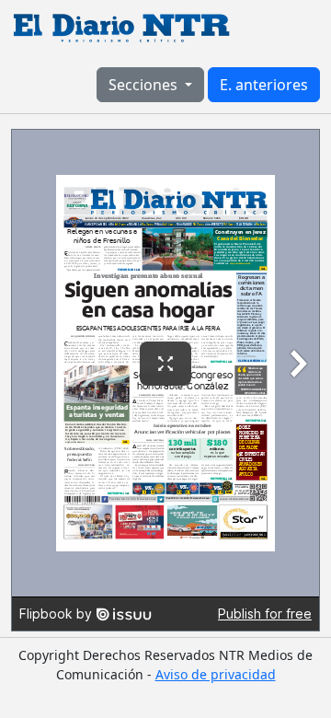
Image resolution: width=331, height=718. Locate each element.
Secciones (144, 85)
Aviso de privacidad (215, 674)
